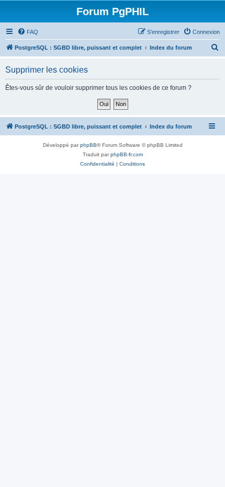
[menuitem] (27, 32)
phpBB (88, 145)
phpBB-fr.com (126, 154)
